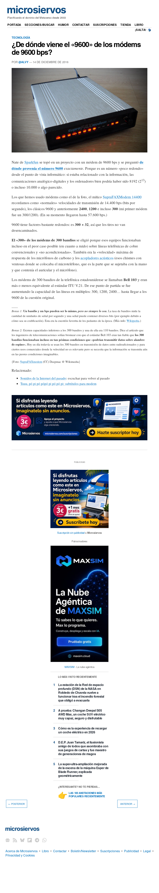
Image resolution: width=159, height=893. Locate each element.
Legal (147, 851)
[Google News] (7, 840)
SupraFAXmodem (31, 362)
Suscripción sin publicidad (71, 532)
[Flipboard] (30, 840)
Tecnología (21, 37)
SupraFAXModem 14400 (122, 196)
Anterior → (127, 803)
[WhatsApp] (44, 840)
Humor (63, 25)
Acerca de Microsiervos (21, 851)
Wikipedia (133, 321)
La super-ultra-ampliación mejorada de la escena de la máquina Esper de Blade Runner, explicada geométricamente (83, 770)
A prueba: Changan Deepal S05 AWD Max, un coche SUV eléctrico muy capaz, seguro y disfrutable (81, 714)
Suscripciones (105, 25)
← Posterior (16, 803)
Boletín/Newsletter (83, 851)
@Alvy (23, 62)
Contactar (81, 25)
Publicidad (131, 851)
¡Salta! (140, 30)
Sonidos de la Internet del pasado (43, 378)
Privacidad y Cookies (20, 855)
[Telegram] (37, 840)
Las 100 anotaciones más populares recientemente (87, 794)
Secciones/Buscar (39, 25)
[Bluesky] (22, 840)
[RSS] (15, 840)
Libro (139, 25)
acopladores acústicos (96, 257)
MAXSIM (69, 667)
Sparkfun (31, 162)
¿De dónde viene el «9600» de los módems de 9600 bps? (76, 48)
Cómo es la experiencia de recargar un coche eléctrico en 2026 (82, 730)
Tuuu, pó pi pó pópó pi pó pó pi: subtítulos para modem (58, 383)
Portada (14, 25)
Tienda (125, 25)
